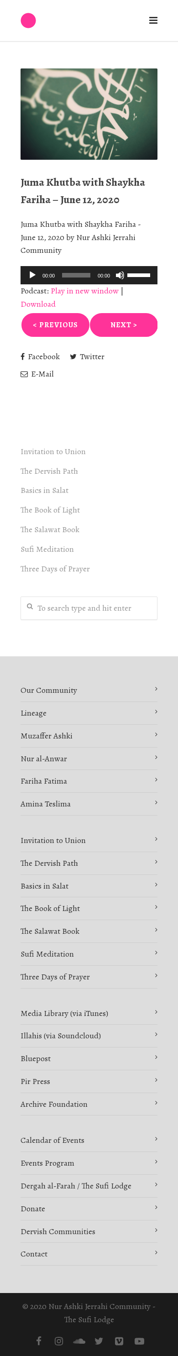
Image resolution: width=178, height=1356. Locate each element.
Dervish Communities (58, 1231)
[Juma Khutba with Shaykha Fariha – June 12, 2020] (89, 114)
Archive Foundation (54, 1104)
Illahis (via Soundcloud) (61, 1035)
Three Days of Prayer (55, 568)
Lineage (34, 712)
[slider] (140, 274)
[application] (89, 275)
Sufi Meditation (47, 549)
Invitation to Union (53, 451)
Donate (33, 1208)
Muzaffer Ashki (47, 735)
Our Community (49, 690)
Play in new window (85, 290)
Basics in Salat (44, 490)
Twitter (91, 356)
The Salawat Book (50, 529)
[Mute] (120, 275)
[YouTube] (139, 1341)
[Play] (32, 275)
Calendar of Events (52, 1140)
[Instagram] (59, 1341)
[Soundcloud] (79, 1341)
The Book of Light (50, 509)
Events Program (47, 1162)
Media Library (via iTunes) (64, 1013)
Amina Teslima (46, 803)
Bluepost (36, 1058)
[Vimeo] (119, 1341)
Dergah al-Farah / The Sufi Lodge (76, 1185)
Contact (34, 1253)
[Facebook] (39, 1341)
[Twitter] (99, 1341)
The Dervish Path (49, 471)
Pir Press (35, 1081)
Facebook (43, 356)
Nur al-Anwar (44, 758)
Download (38, 303)
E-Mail (41, 373)
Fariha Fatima (44, 780)
